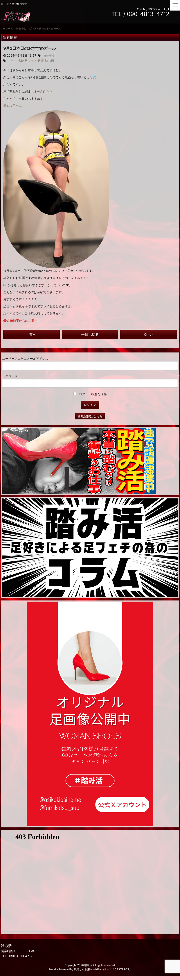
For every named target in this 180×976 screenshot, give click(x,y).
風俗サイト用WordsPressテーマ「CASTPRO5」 (102, 969)
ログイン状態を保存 (92, 394)
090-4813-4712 (20, 956)
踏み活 (88, 965)
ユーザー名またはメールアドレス (25, 358)
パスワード (10, 376)
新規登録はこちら (90, 416)
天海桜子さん (12, 106)
